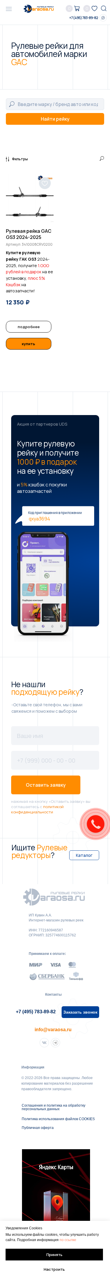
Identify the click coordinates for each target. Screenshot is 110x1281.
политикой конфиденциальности (37, 809)
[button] (80, 1012)
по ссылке (68, 1240)
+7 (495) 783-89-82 (83, 17)
